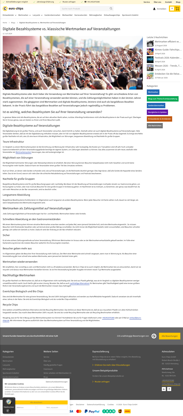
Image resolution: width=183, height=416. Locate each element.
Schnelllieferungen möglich (17, 2)
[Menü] (13, 399)
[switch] (9, 410)
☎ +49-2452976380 (92, 2)
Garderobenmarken (156, 105)
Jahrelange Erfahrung (45, 2)
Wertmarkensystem (23, 152)
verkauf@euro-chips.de (171, 384)
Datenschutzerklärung (96, 404)
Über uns (157, 2)
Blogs (178, 2)
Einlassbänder (8, 357)
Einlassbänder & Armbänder (159, 119)
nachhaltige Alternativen (79, 283)
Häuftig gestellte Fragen (53, 365)
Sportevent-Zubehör (11, 373)
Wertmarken (153, 92)
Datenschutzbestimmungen (57, 381)
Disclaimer (80, 404)
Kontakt (168, 2)
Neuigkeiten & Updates (157, 112)
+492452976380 (108, 317)
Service (147, 2)
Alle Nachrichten (154, 125)
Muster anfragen (69, 2)
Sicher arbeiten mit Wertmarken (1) (57, 373)
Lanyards (6, 365)
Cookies (110, 404)
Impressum (48, 369)
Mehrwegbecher (9, 369)
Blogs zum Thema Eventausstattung (162, 98)
